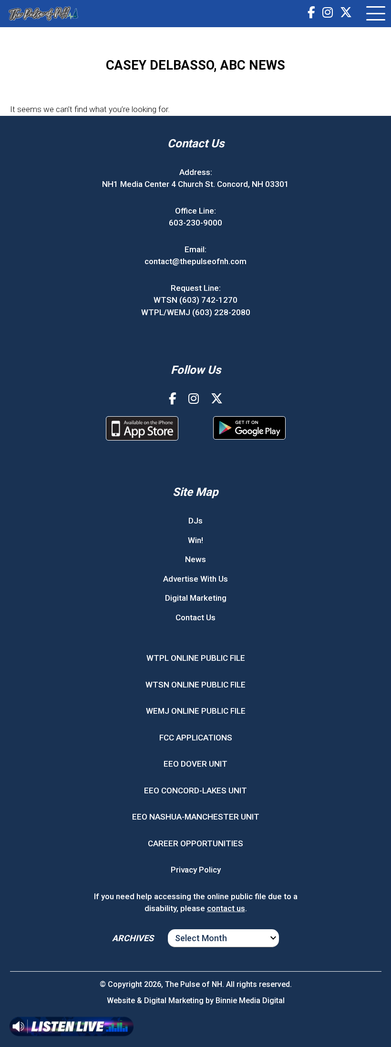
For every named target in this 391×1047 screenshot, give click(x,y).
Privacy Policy (196, 869)
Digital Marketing (195, 598)
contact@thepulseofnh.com (195, 261)
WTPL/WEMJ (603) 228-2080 (195, 312)
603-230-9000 (195, 222)
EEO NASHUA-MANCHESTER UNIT (195, 816)
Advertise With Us (195, 579)
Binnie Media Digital (250, 1000)
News (195, 559)
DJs (195, 520)
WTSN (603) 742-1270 (195, 300)
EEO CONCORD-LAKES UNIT (195, 790)
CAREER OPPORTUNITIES (195, 843)
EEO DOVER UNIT (195, 764)
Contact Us (195, 617)
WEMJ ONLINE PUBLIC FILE (196, 711)
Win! (195, 540)
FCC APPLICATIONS (195, 737)
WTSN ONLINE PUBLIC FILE (195, 684)
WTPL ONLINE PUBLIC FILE (195, 658)
